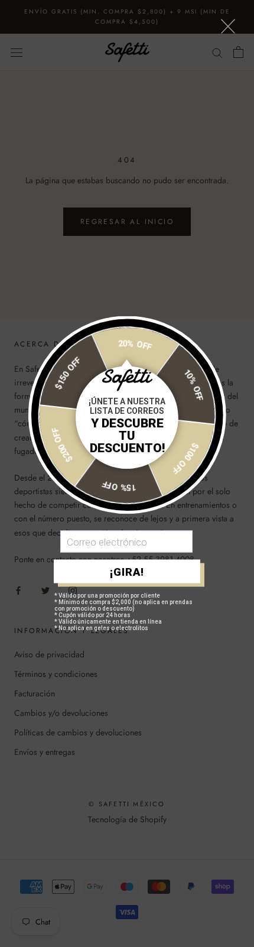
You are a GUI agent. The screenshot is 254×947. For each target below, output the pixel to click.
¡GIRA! (127, 571)
